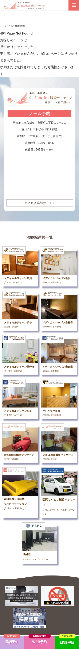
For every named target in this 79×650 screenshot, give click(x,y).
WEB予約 (39, 642)
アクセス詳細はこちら (40, 203)
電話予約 (12, 642)
